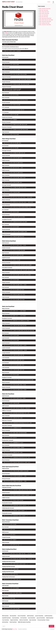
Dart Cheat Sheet (13, 615)
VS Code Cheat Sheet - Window (43, 619)
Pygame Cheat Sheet (14, 619)
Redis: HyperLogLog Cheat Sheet (10, 466)
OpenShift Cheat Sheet (6, 617)
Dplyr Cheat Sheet (32, 619)
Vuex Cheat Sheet (5, 619)
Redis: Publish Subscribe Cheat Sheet (11, 485)
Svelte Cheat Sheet (13, 622)
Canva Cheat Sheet (31, 617)
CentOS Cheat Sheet (48, 615)
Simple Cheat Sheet (8, 1)
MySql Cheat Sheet (49, 617)
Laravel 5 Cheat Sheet (39, 615)
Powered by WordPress (22, 629)
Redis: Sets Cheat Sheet (8, 394)
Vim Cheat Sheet (23, 617)
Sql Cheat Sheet (5, 622)
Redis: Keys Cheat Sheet (8, 55)
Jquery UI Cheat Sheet (41, 617)
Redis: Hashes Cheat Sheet (9, 241)
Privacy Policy (14, 629)
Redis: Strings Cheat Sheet (8, 138)
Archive (48, 1)
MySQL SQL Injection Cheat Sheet (24, 622)
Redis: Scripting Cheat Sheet (9, 549)
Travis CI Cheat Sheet (22, 615)
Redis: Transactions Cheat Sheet (10, 520)
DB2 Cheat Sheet (5, 615)
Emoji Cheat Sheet (15, 617)
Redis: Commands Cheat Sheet (10, 39)
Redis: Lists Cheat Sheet (8, 306)
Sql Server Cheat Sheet (23, 619)
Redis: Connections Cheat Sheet (10, 583)
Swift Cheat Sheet (30, 615)
